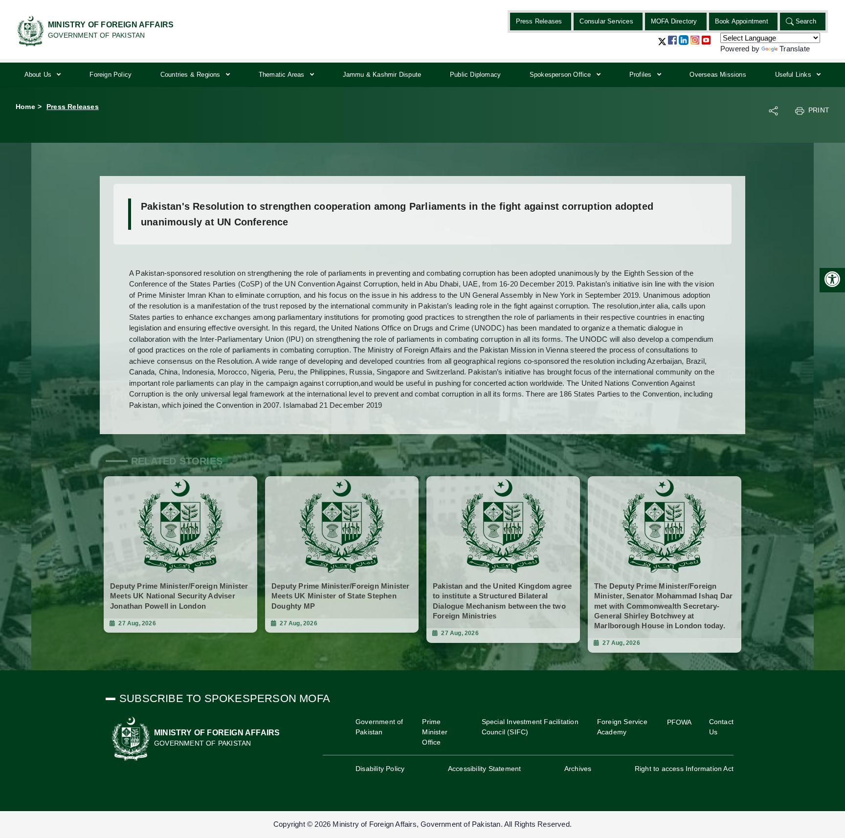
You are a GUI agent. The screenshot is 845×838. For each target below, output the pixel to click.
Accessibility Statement (484, 768)
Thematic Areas (283, 74)
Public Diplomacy (475, 74)
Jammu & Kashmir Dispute (382, 74)
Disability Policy (380, 768)
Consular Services (606, 21)
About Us (39, 74)
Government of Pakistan (379, 727)
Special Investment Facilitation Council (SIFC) (530, 727)
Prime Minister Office (434, 732)
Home (25, 106)
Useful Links (794, 74)
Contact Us (721, 727)
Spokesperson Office (561, 74)
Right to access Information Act (684, 768)
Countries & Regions (191, 74)
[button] (662, 45)
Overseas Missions (717, 74)
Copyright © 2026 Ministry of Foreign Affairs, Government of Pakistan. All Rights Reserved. (422, 824)
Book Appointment (741, 21)
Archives (578, 768)
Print (818, 110)
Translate (794, 48)
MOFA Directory (674, 21)
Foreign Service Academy (622, 727)
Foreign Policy (110, 74)
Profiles (641, 74)
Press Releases (539, 21)
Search (806, 21)
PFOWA (679, 722)
